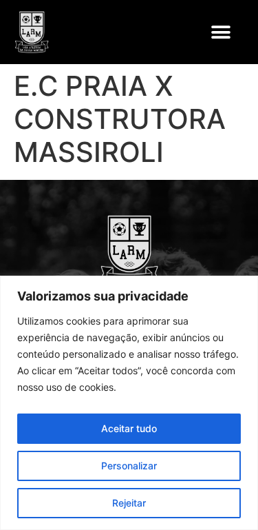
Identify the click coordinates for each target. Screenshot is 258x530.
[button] (220, 32)
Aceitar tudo (129, 428)
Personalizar (129, 465)
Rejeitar (129, 503)
